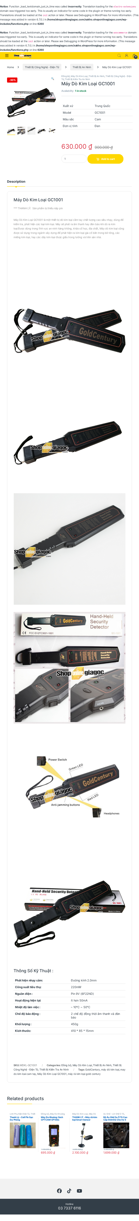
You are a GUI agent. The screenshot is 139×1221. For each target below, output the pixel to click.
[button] (52, 78)
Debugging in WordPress (93, 15)
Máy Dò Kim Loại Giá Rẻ (84, 1115)
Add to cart (108, 158)
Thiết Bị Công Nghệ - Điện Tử (42, 67)
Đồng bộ (65, 76)
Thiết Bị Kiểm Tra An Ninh (77, 79)
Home (10, 67)
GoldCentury (92, 1069)
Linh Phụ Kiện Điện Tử (20, 1114)
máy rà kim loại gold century (84, 1073)
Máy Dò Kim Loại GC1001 (52, 1073)
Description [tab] (16, 181)
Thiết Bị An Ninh (82, 67)
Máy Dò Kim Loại (79, 76)
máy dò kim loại (110, 1069)
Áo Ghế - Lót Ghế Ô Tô (113, 1114)
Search (119, 56)
